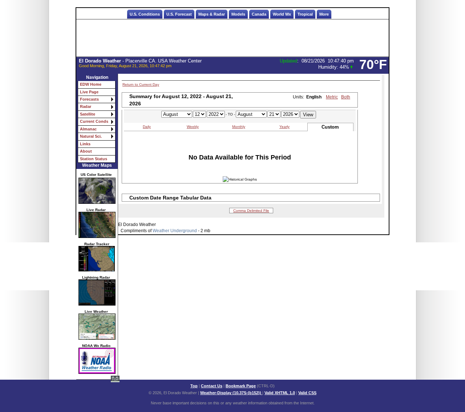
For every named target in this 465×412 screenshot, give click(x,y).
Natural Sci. (91, 136)
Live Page (89, 92)
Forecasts (89, 99)
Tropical (305, 14)
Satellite (87, 114)
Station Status (93, 159)
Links (85, 144)
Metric (332, 97)
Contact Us (211, 386)
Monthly (238, 127)
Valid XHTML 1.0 (279, 393)
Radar (85, 106)
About (86, 151)
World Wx (282, 14)
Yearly (284, 127)
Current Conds (94, 121)
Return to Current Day (140, 84)
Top (194, 386)
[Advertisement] (232, 38)
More (324, 14)
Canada (259, 14)
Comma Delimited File (251, 211)
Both (345, 97)
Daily (147, 127)
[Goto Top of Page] (115, 379)
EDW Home (90, 84)
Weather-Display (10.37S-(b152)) (231, 393)
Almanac (88, 129)
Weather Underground (175, 230)
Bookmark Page (241, 386)
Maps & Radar (211, 14)
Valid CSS (307, 393)
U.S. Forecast (179, 14)
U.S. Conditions (145, 14)
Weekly (193, 127)
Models (238, 14)
